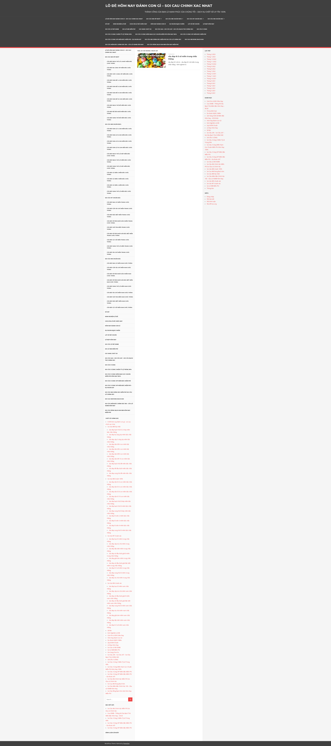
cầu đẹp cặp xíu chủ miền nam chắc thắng (119, 268)
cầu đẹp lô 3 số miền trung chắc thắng (118, 240)
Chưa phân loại (212, 111)
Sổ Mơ (107, 24)
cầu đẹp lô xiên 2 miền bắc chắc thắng (118, 173)
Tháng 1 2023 (211, 57)
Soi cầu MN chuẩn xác (215, 19)
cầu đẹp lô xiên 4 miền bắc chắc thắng (118, 186)
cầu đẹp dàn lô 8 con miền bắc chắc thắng (119, 142)
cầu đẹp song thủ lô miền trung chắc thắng (120, 247)
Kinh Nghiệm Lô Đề (119, 24)
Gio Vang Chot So (145, 29)
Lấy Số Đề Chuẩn (193, 24)
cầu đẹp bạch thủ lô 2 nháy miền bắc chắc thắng (119, 62)
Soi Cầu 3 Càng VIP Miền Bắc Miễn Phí (193, 34)
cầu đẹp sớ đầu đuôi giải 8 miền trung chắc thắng (119, 222)
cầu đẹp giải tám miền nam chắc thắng (120, 297)
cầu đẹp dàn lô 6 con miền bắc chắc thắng (119, 136)
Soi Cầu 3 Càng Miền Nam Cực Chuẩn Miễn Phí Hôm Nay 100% (156, 34)
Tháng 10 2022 (211, 64)
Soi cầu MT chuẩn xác (194, 19)
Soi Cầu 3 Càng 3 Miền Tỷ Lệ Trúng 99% (118, 34)
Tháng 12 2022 (211, 59)
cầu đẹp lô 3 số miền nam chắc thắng (119, 307)
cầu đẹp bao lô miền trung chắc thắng (118, 203)
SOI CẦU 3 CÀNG (202, 29)
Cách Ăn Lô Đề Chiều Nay (138, 24)
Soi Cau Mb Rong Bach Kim (194, 39)
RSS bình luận (211, 201)
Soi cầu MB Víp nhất (153, 19)
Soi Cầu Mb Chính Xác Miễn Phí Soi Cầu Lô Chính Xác (163, 39)
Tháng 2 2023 (211, 54)
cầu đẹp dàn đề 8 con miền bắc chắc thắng (119, 93)
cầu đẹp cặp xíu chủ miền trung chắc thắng (119, 209)
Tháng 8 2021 (211, 83)
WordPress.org (212, 204)
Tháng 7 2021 (211, 86)
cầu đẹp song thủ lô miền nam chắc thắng (119, 287)
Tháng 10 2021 (211, 78)
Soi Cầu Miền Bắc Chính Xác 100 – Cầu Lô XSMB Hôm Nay (124, 44)
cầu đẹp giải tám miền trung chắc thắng (118, 228)
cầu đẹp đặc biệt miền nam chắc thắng (118, 302)
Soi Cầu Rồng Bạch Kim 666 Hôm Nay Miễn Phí (162, 44)
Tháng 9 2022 (211, 66)
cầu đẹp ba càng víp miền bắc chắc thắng (119, 68)
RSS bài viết (210, 199)
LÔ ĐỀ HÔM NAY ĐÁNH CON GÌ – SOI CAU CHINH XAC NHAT (159, 6)
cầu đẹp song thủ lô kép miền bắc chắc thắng (118, 167)
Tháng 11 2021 (211, 76)
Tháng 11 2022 (211, 62)
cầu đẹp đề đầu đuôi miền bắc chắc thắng (119, 112)
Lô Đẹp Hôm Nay (208, 24)
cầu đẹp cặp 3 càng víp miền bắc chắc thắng (120, 75)
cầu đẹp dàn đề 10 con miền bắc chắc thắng (119, 100)
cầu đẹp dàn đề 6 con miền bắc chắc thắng (119, 87)
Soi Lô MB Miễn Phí (128, 29)
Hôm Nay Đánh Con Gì (158, 24)
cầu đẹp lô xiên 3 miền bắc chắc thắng (118, 179)
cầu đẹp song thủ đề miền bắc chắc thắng (119, 118)
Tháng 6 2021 (211, 88)
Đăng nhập (210, 197)
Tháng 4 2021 (211, 93)
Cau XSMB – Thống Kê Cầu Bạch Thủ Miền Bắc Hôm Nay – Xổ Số (214, 106)
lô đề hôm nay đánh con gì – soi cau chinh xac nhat (124, 19)
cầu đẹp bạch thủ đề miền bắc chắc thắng (119, 106)
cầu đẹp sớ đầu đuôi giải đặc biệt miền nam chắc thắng (120, 281)
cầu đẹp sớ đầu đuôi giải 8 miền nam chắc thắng (119, 274)
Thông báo (210, 188)
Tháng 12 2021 (211, 74)
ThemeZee (126, 743)
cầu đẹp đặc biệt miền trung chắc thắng (118, 215)
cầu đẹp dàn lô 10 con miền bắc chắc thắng (119, 148)
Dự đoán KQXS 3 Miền (176, 24)
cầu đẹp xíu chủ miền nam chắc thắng (120, 292)
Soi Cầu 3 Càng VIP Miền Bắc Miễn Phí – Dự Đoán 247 (123, 39)
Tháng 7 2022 (211, 71)
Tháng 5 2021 (211, 91)
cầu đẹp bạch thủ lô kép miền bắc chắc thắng (118, 154)
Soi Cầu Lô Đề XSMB (112, 29)
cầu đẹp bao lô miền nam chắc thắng (119, 263)
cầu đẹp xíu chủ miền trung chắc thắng (118, 253)
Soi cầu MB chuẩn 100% (174, 19)
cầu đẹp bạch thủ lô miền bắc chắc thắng (119, 161)
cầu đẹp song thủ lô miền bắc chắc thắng (119, 192)
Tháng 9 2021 (211, 81)
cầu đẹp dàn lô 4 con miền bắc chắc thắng (119, 129)
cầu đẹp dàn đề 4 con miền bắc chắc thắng (119, 81)
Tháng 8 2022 (211, 69)
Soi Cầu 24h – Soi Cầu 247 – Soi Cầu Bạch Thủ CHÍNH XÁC (174, 29)
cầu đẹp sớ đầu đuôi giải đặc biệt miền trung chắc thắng (120, 234)
